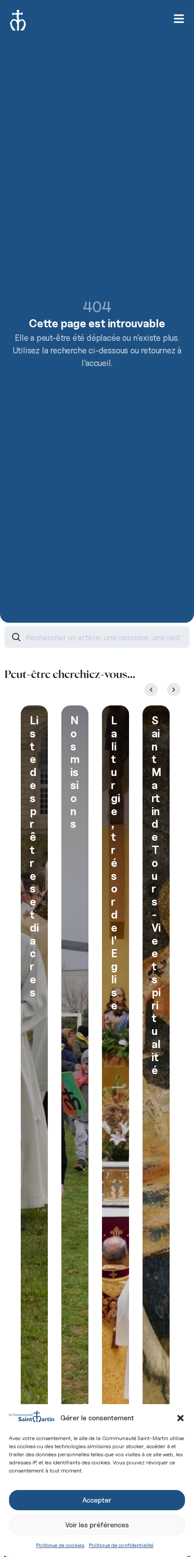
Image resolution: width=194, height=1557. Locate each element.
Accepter (97, 1500)
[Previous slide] (151, 689)
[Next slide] (173, 689)
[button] (180, 1418)
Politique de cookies (60, 1545)
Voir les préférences (97, 1525)
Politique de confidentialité (121, 1545)
